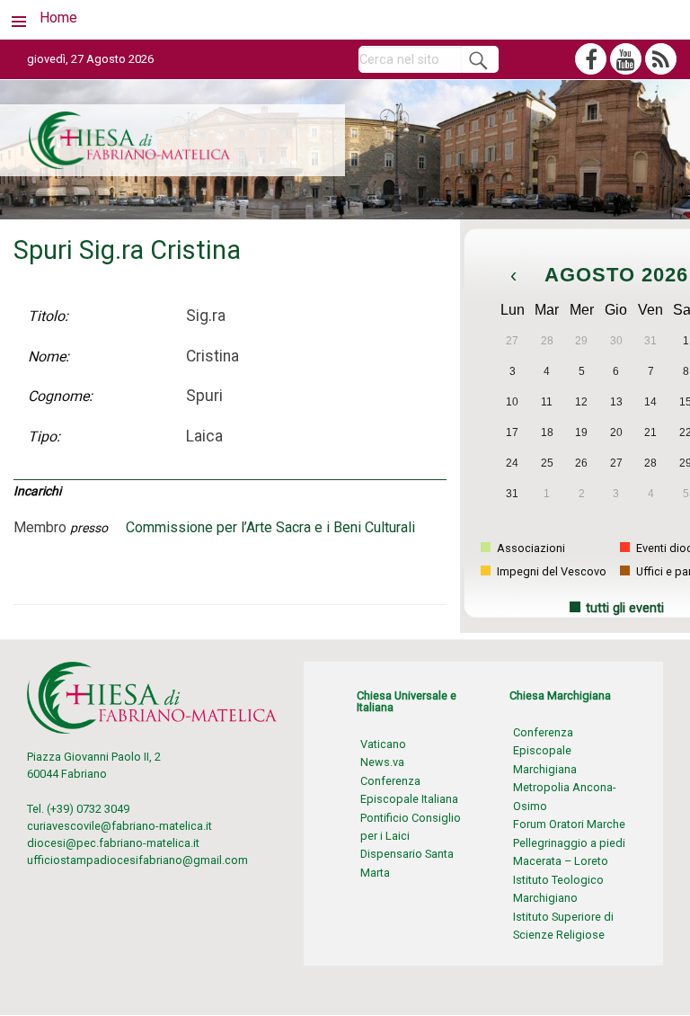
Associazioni (529, 548)
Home (58, 17)
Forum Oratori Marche (569, 824)
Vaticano (383, 744)
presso (89, 528)
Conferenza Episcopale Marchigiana (545, 751)
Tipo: (44, 436)
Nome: (48, 356)
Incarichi (37, 491)
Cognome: (60, 396)
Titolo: (48, 316)
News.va (382, 762)
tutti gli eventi (625, 608)
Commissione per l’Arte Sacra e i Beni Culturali (270, 527)
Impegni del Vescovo (550, 571)
